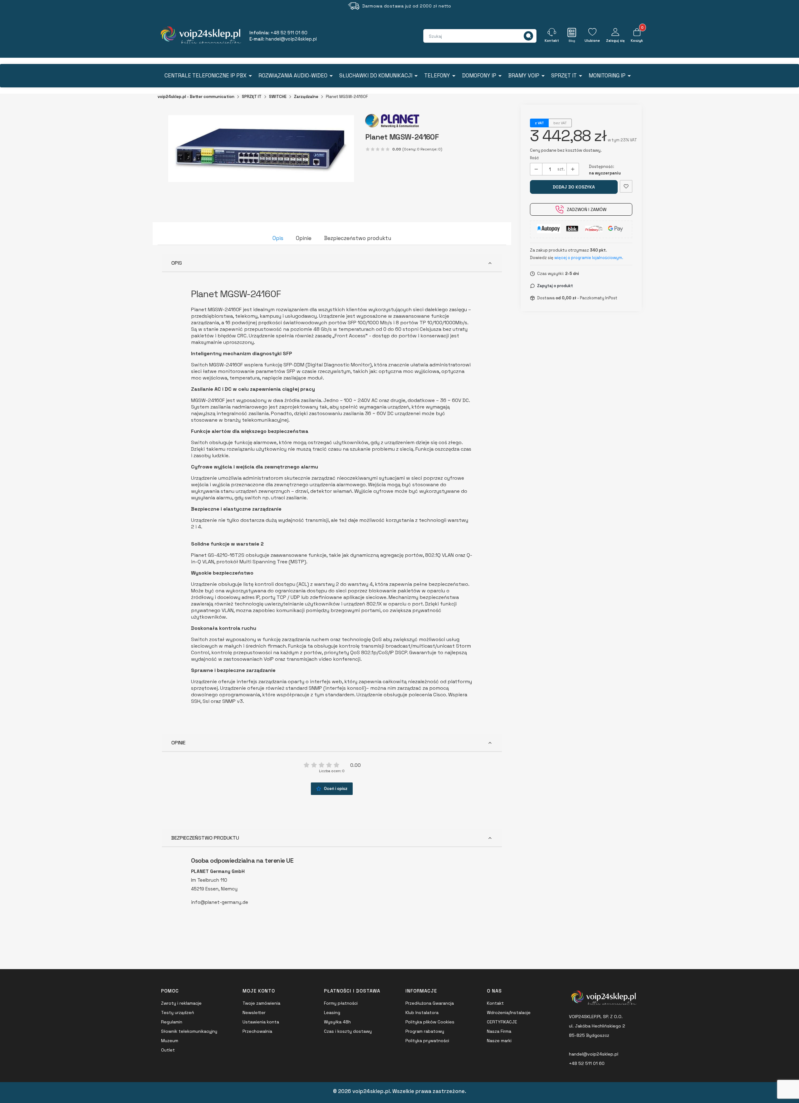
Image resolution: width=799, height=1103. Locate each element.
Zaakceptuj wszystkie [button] (399, 595)
